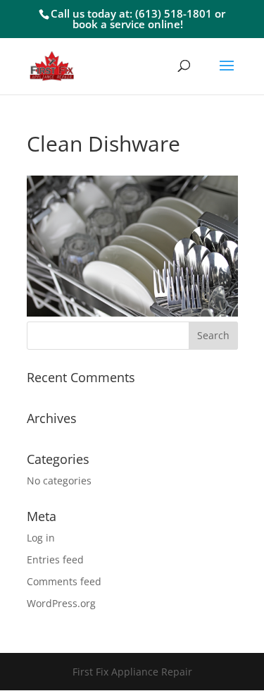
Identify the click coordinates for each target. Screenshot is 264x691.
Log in (41, 537)
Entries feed (55, 559)
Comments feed (64, 581)
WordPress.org (61, 603)
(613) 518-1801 (173, 13)
